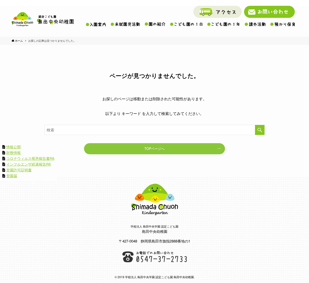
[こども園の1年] (223, 24)
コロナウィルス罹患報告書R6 (30, 158)
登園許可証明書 (19, 169)
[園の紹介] (155, 24)
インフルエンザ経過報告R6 (28, 164)
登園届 (11, 175)
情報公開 (13, 146)
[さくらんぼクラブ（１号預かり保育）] (282, 24)
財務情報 (13, 152)
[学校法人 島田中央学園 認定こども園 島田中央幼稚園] (43, 19)
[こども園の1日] (186, 24)
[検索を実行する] (260, 130)
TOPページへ (154, 148)
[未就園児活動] (125, 24)
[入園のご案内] (96, 24)
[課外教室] (255, 24)
